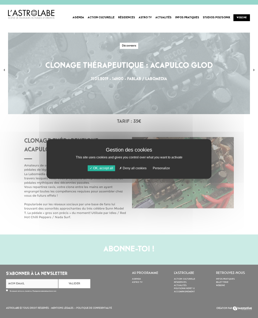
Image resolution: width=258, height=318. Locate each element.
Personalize (161, 168)
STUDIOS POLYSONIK (216, 17)
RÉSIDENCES (126, 17)
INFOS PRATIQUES (187, 17)
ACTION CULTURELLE (101, 17)
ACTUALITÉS (163, 17)
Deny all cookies (134, 168)
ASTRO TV (145, 17)
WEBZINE (242, 18)
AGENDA (78, 17)
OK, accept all (102, 168)
